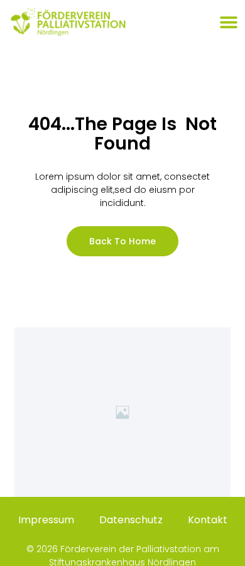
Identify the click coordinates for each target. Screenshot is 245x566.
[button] (228, 22)
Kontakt (207, 520)
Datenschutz (131, 520)
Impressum (46, 520)
